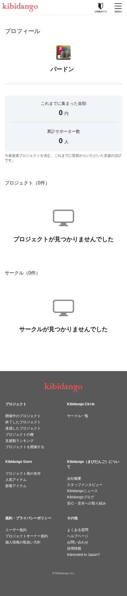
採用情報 (74, 548)
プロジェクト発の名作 (23, 473)
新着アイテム (16, 486)
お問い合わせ (77, 542)
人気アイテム (16, 480)
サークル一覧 (77, 416)
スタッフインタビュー (84, 485)
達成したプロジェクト (23, 428)
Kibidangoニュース (82, 491)
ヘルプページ (77, 536)
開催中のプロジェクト (23, 416)
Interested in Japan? (83, 555)
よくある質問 (77, 530)
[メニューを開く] (118, 7)
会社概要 (74, 478)
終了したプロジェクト (23, 422)
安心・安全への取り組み (86, 503)
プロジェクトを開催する (24, 447)
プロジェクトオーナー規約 (26, 536)
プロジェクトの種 (19, 434)
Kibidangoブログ (80, 497)
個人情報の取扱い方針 (23, 542)
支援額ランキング (19, 441)
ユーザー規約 (16, 530)
